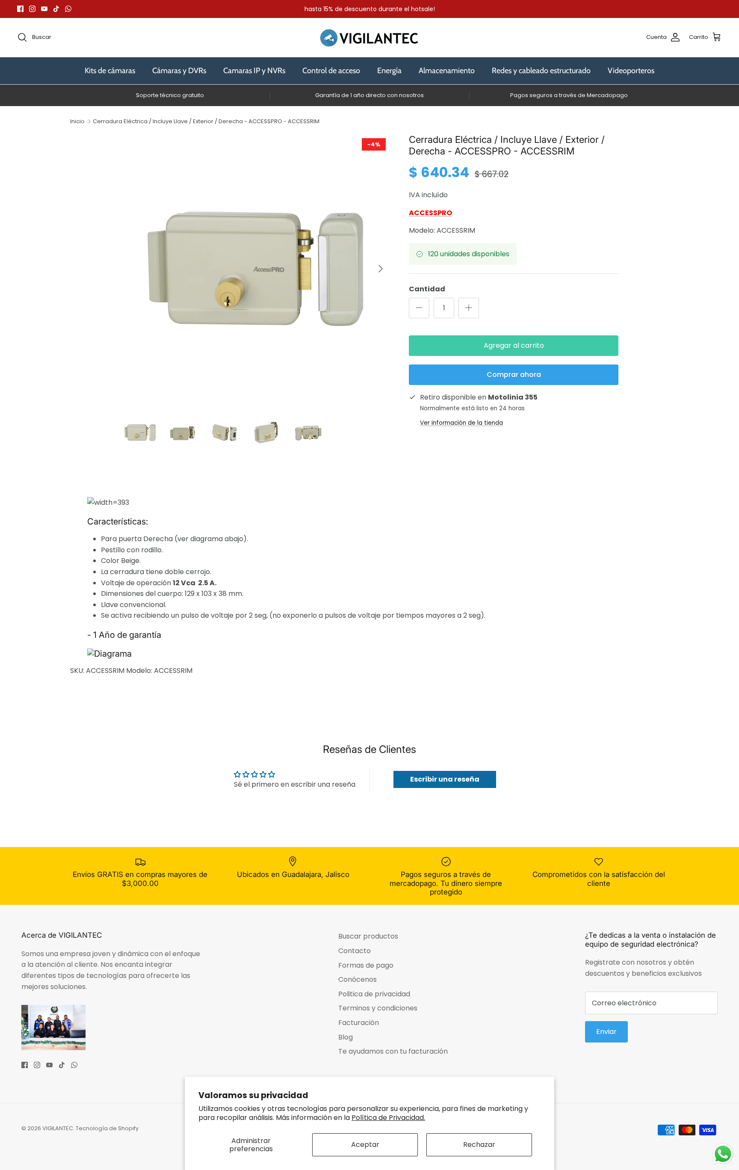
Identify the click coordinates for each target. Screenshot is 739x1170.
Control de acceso (331, 70)
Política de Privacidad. (388, 1118)
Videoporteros (631, 70)
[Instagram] (32, 9)
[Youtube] (44, 9)
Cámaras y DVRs (179, 70)
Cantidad (427, 289)
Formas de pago (365, 965)
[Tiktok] (56, 9)
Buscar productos (368, 936)
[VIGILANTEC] (369, 37)
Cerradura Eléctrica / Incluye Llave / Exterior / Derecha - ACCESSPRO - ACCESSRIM (206, 121)
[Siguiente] (380, 268)
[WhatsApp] (68, 9)
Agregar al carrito (514, 345)
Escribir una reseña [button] (444, 779)
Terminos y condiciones (377, 1008)
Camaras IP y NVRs (254, 70)
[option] (255, 268)
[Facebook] (20, 9)
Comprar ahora (514, 374)
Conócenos (357, 979)
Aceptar (365, 1144)
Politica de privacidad (374, 994)
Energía (389, 70)
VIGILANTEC (57, 1128)
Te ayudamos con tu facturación (393, 1051)
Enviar (606, 1032)
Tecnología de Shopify (107, 1128)
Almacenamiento (447, 70)
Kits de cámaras (110, 70)
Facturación (358, 1023)
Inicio (77, 121)
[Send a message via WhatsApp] (723, 1154)
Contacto (354, 951)
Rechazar (479, 1144)
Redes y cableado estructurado (541, 70)
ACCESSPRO (430, 213)
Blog (345, 1037)
